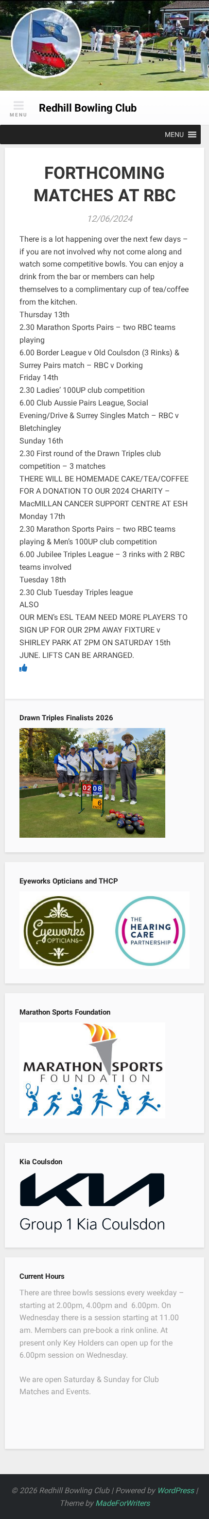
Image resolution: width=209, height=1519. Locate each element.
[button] (174, 134)
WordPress (175, 1490)
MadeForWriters (122, 1503)
